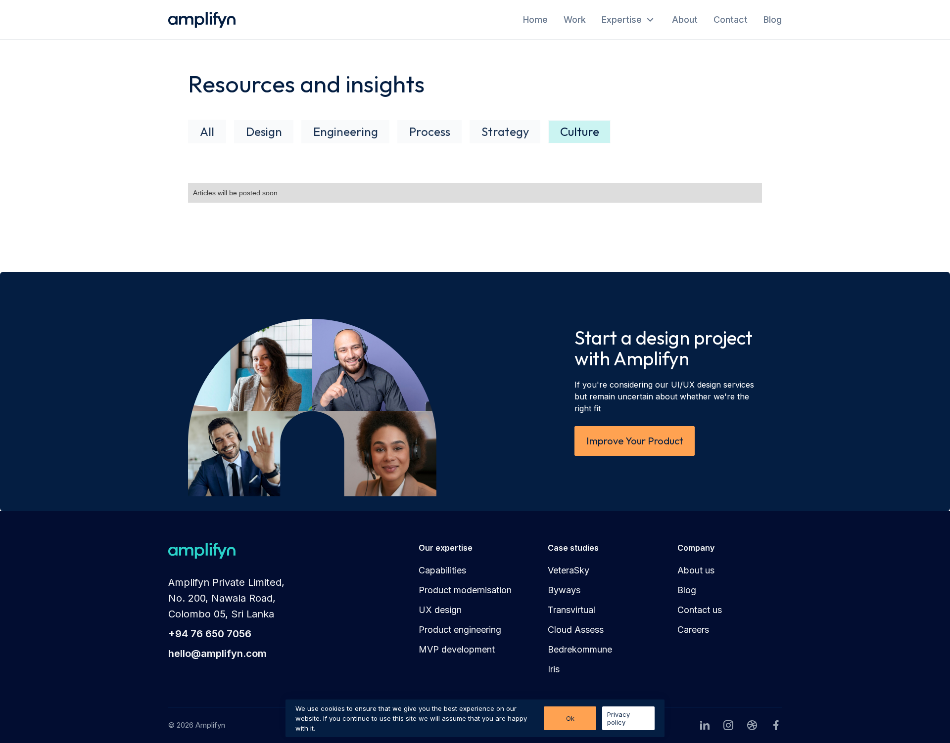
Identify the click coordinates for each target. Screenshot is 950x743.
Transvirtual (571, 610)
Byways (564, 590)
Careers (693, 629)
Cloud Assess (576, 629)
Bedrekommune (580, 649)
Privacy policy (618, 718)
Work (575, 19)
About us (695, 570)
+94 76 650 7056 (209, 634)
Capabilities (442, 570)
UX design (440, 610)
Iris (554, 669)
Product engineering (460, 629)
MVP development (457, 649)
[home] (202, 20)
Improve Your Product (634, 441)
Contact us (699, 610)
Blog (772, 19)
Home (535, 19)
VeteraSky (568, 570)
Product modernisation (465, 590)
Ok (570, 718)
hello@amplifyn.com (217, 653)
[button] (629, 20)
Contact (730, 19)
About (685, 19)
